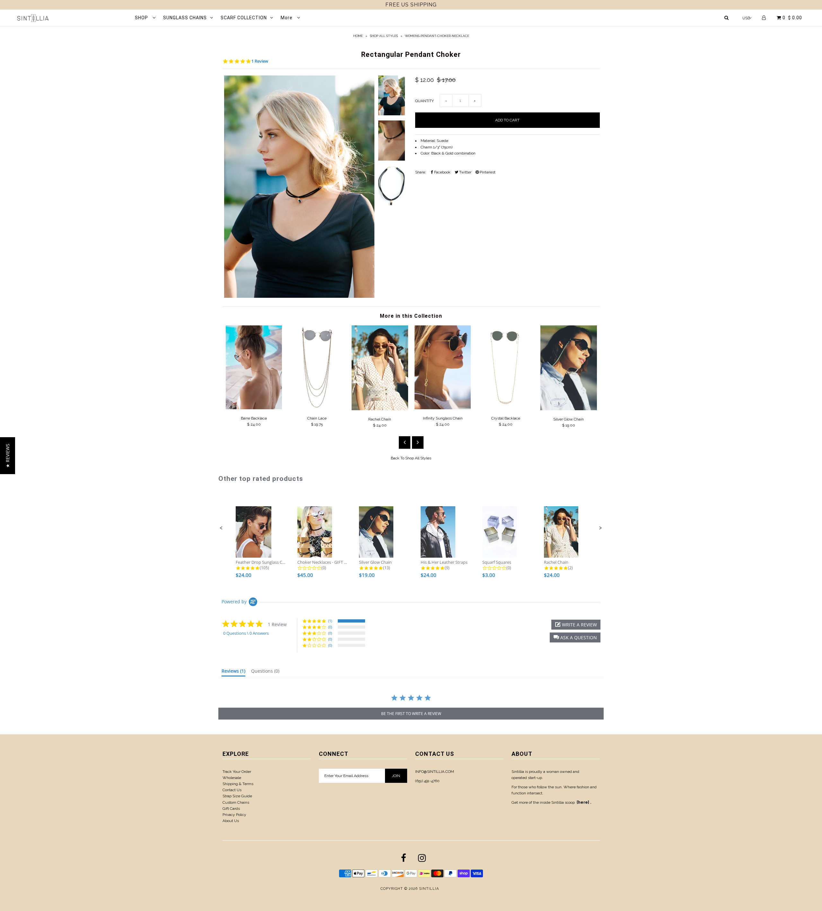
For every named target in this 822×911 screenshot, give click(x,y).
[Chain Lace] (317, 408)
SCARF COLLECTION (244, 17)
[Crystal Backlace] (505, 408)
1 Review (259, 61)
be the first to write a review (411, 713)
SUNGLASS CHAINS (185, 17)
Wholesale (232, 777)
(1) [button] (330, 620)
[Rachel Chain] (380, 409)
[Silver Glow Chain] (568, 409)
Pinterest (487, 172)
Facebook (441, 172)
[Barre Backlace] (254, 408)
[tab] (233, 672)
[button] (221, 528)
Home (358, 36)
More (287, 17)
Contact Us (232, 790)
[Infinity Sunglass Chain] (443, 408)
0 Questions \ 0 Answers (246, 633)
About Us (231, 820)
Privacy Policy (234, 814)
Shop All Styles (384, 36)
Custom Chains (236, 802)
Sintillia (429, 889)
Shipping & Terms (238, 784)
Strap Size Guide (237, 796)
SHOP (142, 17)
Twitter (464, 172)
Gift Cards (231, 808)
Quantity (424, 101)
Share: (420, 172)
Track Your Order (237, 771)
